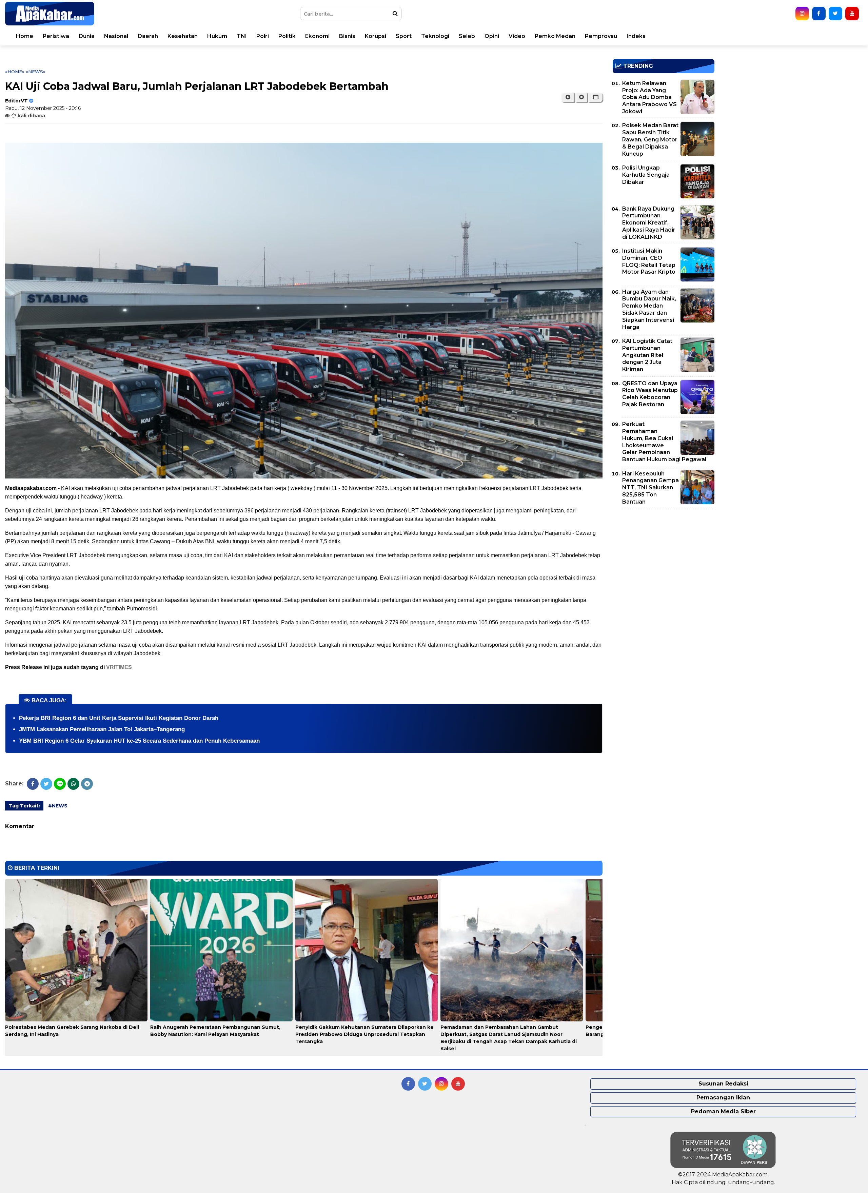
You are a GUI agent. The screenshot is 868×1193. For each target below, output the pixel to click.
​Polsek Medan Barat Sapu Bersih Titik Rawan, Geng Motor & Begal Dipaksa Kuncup (650, 139)
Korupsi (375, 36)
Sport (404, 36)
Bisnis (347, 36)
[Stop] (581, 97)
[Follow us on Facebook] (819, 13)
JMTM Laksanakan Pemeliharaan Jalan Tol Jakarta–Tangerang (102, 729)
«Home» (14, 71)
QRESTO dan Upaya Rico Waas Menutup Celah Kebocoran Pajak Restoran (650, 394)
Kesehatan (182, 36)
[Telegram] (87, 784)
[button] (596, 97)
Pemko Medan (555, 36)
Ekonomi (317, 36)
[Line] (60, 784)
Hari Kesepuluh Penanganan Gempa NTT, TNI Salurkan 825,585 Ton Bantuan (650, 487)
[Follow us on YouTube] (852, 13)
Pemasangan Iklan (723, 1097)
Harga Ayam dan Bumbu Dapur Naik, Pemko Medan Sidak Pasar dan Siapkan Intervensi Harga (649, 309)
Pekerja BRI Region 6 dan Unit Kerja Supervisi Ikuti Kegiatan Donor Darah (118, 718)
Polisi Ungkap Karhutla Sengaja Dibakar (646, 174)
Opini (492, 36)
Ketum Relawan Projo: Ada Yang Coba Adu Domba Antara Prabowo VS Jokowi (649, 97)
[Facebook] (33, 784)
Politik (287, 36)
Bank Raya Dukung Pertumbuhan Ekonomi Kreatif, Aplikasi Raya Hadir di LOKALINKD (648, 223)
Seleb (467, 36)
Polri (262, 36)
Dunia (87, 36)
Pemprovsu (601, 36)
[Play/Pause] (567, 97)
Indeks (636, 36)
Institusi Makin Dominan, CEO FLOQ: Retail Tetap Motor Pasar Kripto (648, 261)
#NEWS (57, 806)
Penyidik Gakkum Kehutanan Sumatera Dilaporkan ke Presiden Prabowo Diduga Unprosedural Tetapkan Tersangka (364, 1034)
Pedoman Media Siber (723, 1111)
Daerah (148, 36)
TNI (242, 36)
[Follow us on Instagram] (802, 13)
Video (517, 36)
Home (24, 36)
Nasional (116, 36)
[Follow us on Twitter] (835, 13)
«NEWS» (35, 71)
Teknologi (435, 36)
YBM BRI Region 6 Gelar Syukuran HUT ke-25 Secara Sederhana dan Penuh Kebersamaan (139, 741)
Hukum (217, 36)
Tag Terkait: (24, 806)
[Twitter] (46, 784)
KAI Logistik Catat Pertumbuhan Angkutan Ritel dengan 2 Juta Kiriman (647, 355)
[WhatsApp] (73, 784)
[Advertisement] (663, 561)
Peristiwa (56, 36)
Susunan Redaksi (723, 1083)
